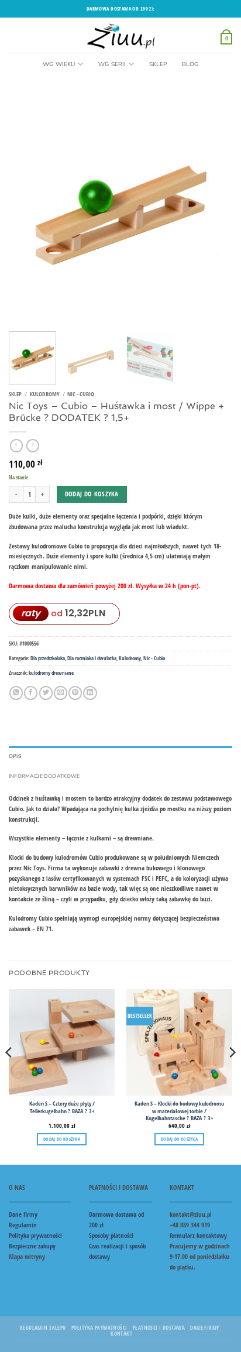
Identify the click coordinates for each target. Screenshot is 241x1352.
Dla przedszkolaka (47, 658)
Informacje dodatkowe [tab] (44, 776)
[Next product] (16, 445)
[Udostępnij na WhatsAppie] (16, 693)
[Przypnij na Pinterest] (75, 693)
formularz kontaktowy (198, 1235)
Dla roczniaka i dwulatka (91, 658)
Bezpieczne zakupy (32, 1245)
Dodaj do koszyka (92, 493)
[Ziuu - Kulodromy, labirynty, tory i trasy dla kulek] (121, 35)
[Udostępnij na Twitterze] (46, 693)
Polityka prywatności (35, 1235)
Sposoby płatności (111, 1235)
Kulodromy (45, 394)
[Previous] (28, 210)
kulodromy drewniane (51, 673)
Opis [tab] (15, 756)
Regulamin (23, 1224)
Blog (190, 64)
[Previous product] (32, 445)
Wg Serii (112, 64)
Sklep (158, 64)
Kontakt (121, 1333)
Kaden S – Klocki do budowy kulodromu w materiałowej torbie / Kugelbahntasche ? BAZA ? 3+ (179, 1111)
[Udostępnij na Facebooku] (30, 693)
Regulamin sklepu (43, 1328)
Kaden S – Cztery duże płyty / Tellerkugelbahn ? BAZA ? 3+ (62, 1107)
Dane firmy (23, 1214)
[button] (226, 38)
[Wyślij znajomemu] (60, 693)
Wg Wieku (59, 64)
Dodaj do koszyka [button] (61, 1139)
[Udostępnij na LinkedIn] (90, 693)
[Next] (212, 210)
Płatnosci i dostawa (159, 1328)
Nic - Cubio (80, 394)
